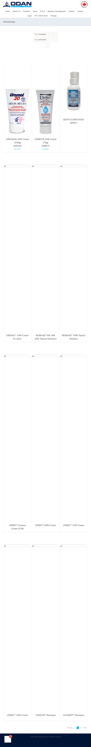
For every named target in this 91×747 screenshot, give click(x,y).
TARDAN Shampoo (46, 715)
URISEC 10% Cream (17, 715)
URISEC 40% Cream (45, 525)
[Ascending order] (55, 34)
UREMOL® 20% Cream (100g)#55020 (17, 142)
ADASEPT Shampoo (73, 715)
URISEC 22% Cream (73, 525)
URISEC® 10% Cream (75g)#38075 (45, 142)
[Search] (60, 15)
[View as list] (48, 45)
